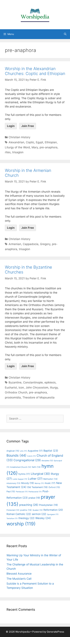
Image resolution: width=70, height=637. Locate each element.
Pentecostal (35, 492)
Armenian (15, 244)
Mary (35, 147)
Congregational (27, 460)
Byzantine (15, 382)
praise (34, 497)
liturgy (54, 387)
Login (11, 126)
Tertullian (12, 518)
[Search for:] (35, 418)
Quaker (38, 510)
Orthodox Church (16, 392)
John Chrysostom (37, 387)
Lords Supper (20, 479)
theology (26, 518)
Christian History (19, 137)
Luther (35, 478)
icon (21, 387)
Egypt (39, 142)
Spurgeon (52, 514)
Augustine (35, 450)
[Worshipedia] (35, 14)
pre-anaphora (48, 147)
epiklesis (50, 382)
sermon (39, 514)
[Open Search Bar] (65, 34)
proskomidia (13, 397)
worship (21, 524)
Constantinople (33, 382)
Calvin (31, 456)
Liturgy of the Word (17, 147)
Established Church (20, 467)
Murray (39, 483)
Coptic (30, 142)
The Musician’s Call (19, 578)
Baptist (50, 450)
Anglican (13, 451)
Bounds (16, 455)
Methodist (50, 479)
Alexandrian (16, 142)
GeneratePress (55, 631)
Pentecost (22, 492)
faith (36, 467)
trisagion (17, 152)
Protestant (13, 510)
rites (8, 152)
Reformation (53, 509)
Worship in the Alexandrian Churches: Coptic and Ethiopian (35, 71)
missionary (13, 483)
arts (23, 451)
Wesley (43, 518)
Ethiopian (51, 142)
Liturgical (40, 473)
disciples (47, 460)
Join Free (27, 126)
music (50, 483)
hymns (24, 474)
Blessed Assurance (19, 573)
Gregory (45, 244)
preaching (28, 504)
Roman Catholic (19, 514)
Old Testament (37, 487)
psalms (26, 510)
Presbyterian (48, 505)
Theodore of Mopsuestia (38, 397)
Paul (11, 491)
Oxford (54, 487)
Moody (27, 483)
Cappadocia (30, 244)
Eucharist (11, 387)
